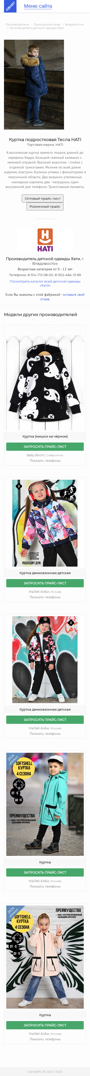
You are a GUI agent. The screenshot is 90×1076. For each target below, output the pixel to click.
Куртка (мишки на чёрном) (45, 436)
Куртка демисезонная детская (45, 573)
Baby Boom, (45, 455)
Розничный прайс (45, 206)
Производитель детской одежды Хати (36, 28)
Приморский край (47, 24)
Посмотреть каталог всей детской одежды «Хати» (45, 283)
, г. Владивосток (45, 261)
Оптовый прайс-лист (42, 198)
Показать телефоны (45, 460)
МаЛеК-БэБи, (45, 592)
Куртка (45, 862)
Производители (17, 24)
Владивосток (74, 24)
